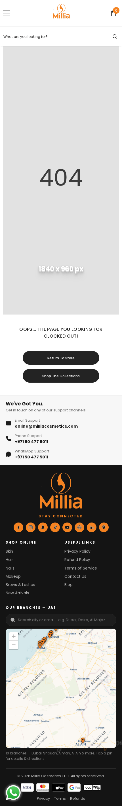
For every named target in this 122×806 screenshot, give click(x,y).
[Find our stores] (104, 527)
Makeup (13, 576)
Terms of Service (80, 568)
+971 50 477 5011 (31, 441)
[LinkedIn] (91, 527)
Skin (9, 551)
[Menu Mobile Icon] (6, 13)
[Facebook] (18, 527)
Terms (60, 798)
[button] (49, 635)
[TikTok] (55, 527)
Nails (10, 568)
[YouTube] (67, 527)
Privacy (43, 798)
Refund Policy (77, 559)
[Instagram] (30, 527)
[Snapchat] (43, 527)
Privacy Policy (77, 551)
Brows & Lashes (20, 584)
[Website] (79, 527)
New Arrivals (17, 593)
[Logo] (61, 12)
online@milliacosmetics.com (46, 426)
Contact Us (75, 576)
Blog (68, 584)
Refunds (77, 798)
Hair (9, 559)
